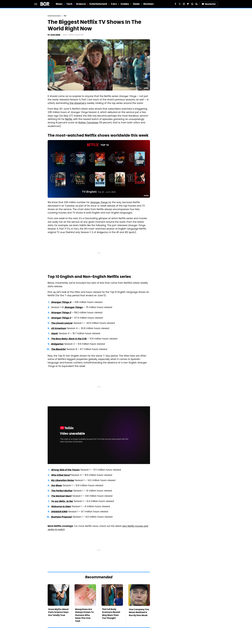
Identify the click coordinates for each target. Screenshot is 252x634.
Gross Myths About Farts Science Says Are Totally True (58, 612)
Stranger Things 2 (61, 312)
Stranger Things (73, 307)
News (59, 3)
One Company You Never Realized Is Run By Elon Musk (139, 612)
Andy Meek (55, 35)
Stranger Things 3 (61, 317)
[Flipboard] (188, 4)
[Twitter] (180, 4)
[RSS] (196, 4)
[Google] (192, 4)
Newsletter (210, 4)
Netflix (68, 119)
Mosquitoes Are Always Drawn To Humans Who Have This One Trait (84, 615)
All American (58, 328)
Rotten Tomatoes (88, 123)
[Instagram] (184, 4)
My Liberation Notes (62, 480)
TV (65, 16)
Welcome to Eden (61, 506)
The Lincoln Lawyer (61, 323)
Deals (136, 3)
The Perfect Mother (61, 490)
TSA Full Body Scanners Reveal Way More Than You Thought (111, 613)
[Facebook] (175, 4)
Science (81, 3)
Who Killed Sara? (60, 475)
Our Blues (56, 485)
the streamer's (78, 103)
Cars (114, 3)
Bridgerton (57, 343)
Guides (125, 3)
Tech (69, 3)
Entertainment (98, 3)
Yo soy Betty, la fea (62, 501)
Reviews (148, 3)
